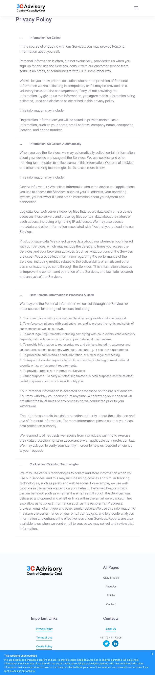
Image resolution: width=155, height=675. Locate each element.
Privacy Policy (44, 629)
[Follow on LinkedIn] (115, 643)
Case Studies (111, 578)
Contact (111, 604)
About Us (110, 586)
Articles (110, 595)
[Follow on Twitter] (106, 643)
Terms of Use (44, 637)
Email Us (111, 629)
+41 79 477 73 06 (111, 637)
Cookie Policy (44, 646)
